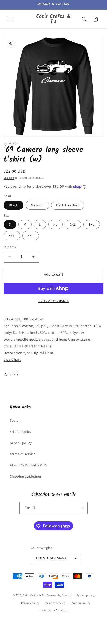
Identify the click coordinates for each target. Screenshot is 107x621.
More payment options (53, 300)
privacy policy (21, 443)
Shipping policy (80, 603)
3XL (92, 224)
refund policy (20, 431)
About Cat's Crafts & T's (29, 465)
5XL (31, 235)
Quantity (10, 247)
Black (13, 205)
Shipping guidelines (26, 476)
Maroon (37, 205)
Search (15, 420)
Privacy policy (30, 603)
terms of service (23, 454)
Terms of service (54, 603)
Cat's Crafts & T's (34, 595)
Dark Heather (67, 205)
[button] (9, 19)
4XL (12, 235)
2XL (73, 224)
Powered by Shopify (59, 595)
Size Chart (12, 359)
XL (55, 224)
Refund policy (85, 595)
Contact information (55, 610)
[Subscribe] (81, 508)
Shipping (9, 177)
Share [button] (14, 374)
